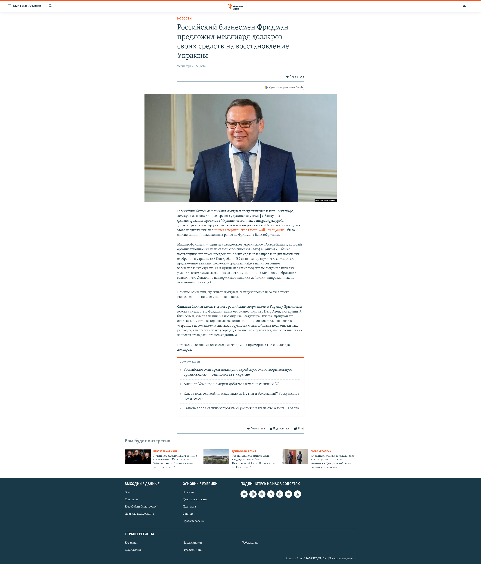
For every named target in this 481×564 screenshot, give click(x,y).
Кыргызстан (133, 549)
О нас (128, 492)
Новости (184, 18)
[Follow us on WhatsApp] (279, 494)
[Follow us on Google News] (288, 494)
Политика (189, 506)
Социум (188, 513)
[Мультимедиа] (464, 6)
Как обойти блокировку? (141, 506)
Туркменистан (193, 549)
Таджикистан (193, 542)
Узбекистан (250, 542)
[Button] (295, 76)
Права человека (321, 451)
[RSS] (297, 494)
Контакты (131, 499)
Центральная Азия (165, 451)
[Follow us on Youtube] (244, 494)
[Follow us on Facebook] (261, 494)
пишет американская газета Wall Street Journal (250, 230)
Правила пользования (139, 513)
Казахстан (131, 542)
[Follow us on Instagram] (252, 494)
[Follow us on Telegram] (270, 494)
